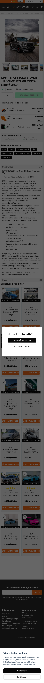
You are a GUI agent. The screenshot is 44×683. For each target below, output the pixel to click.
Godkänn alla (22, 671)
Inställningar (22, 677)
